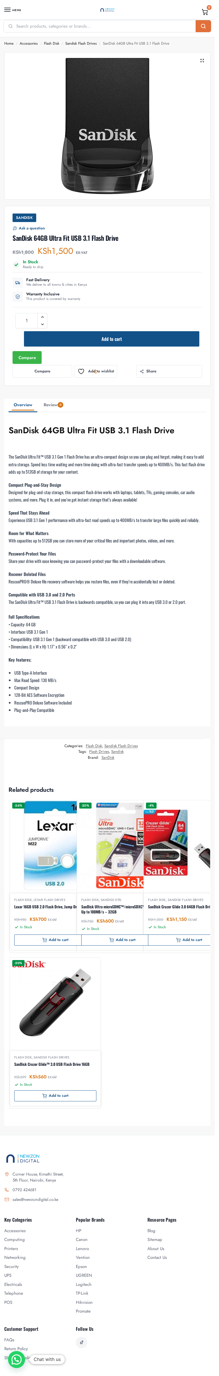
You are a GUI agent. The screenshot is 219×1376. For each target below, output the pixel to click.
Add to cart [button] (58, 939)
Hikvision (84, 1302)
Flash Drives (99, 751)
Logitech (84, 1284)
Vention (83, 1257)
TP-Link (82, 1293)
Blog (151, 1231)
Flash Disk (51, 43)
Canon (82, 1239)
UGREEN (84, 1275)
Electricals (13, 1284)
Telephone (13, 1293)
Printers (11, 1249)
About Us (155, 1249)
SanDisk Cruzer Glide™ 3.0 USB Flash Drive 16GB (52, 1064)
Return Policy (16, 1349)
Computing (14, 1239)
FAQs (9, 1340)
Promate (83, 1311)
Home (9, 43)
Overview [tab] (23, 405)
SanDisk (24, 217)
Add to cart (112, 338)
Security (11, 1266)
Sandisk (117, 751)
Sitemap (154, 1239)
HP (78, 1231)
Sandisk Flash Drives (81, 43)
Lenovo (82, 1249)
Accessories (29, 43)
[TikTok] (81, 1342)
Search (203, 26)
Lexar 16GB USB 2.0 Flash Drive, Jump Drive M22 (51, 906)
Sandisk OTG (111, 900)
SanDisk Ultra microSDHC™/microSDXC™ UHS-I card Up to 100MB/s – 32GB (122, 909)
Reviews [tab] (52, 405)
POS (8, 1302)
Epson (81, 1266)
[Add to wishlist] (89, 807)
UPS (7, 1275)
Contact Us (157, 1257)
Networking (15, 1257)
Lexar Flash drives (49, 900)
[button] (205, 12)
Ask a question (32, 228)
